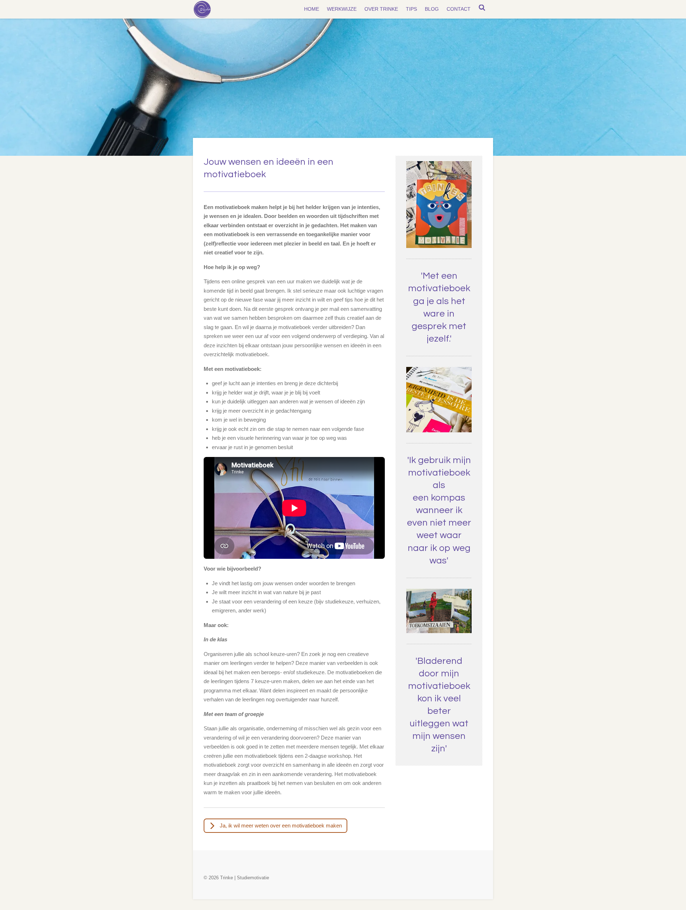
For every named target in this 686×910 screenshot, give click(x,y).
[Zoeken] (481, 8)
